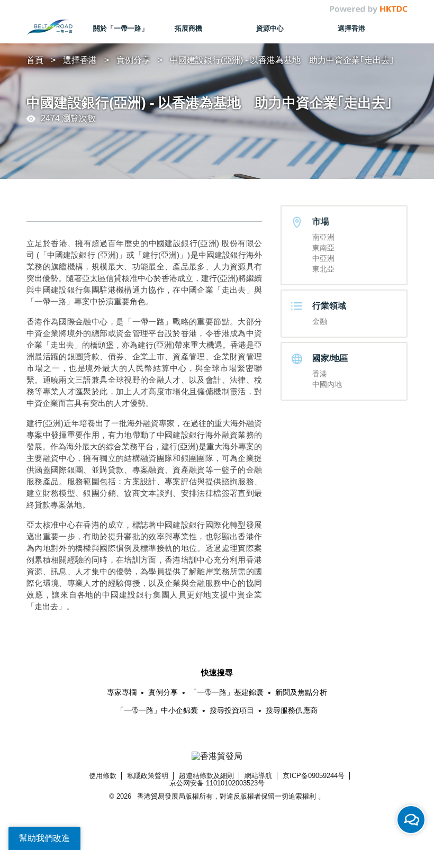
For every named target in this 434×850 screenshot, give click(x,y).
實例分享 (133, 60)
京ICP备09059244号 (314, 776)
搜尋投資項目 (232, 710)
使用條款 (102, 776)
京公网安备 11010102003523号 (217, 783)
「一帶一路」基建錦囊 (226, 692)
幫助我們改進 (44, 838)
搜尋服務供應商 (292, 710)
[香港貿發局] (217, 757)
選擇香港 (80, 60)
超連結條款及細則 (206, 776)
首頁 (34, 60)
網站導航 (258, 776)
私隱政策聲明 (147, 776)
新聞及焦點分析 (301, 692)
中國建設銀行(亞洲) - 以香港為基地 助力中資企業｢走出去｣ (282, 60)
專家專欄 (122, 692)
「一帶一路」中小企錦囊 (157, 710)
